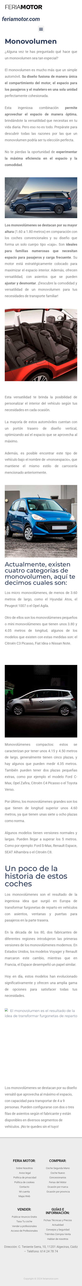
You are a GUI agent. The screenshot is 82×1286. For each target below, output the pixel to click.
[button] (41, 29)
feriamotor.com (21, 19)
